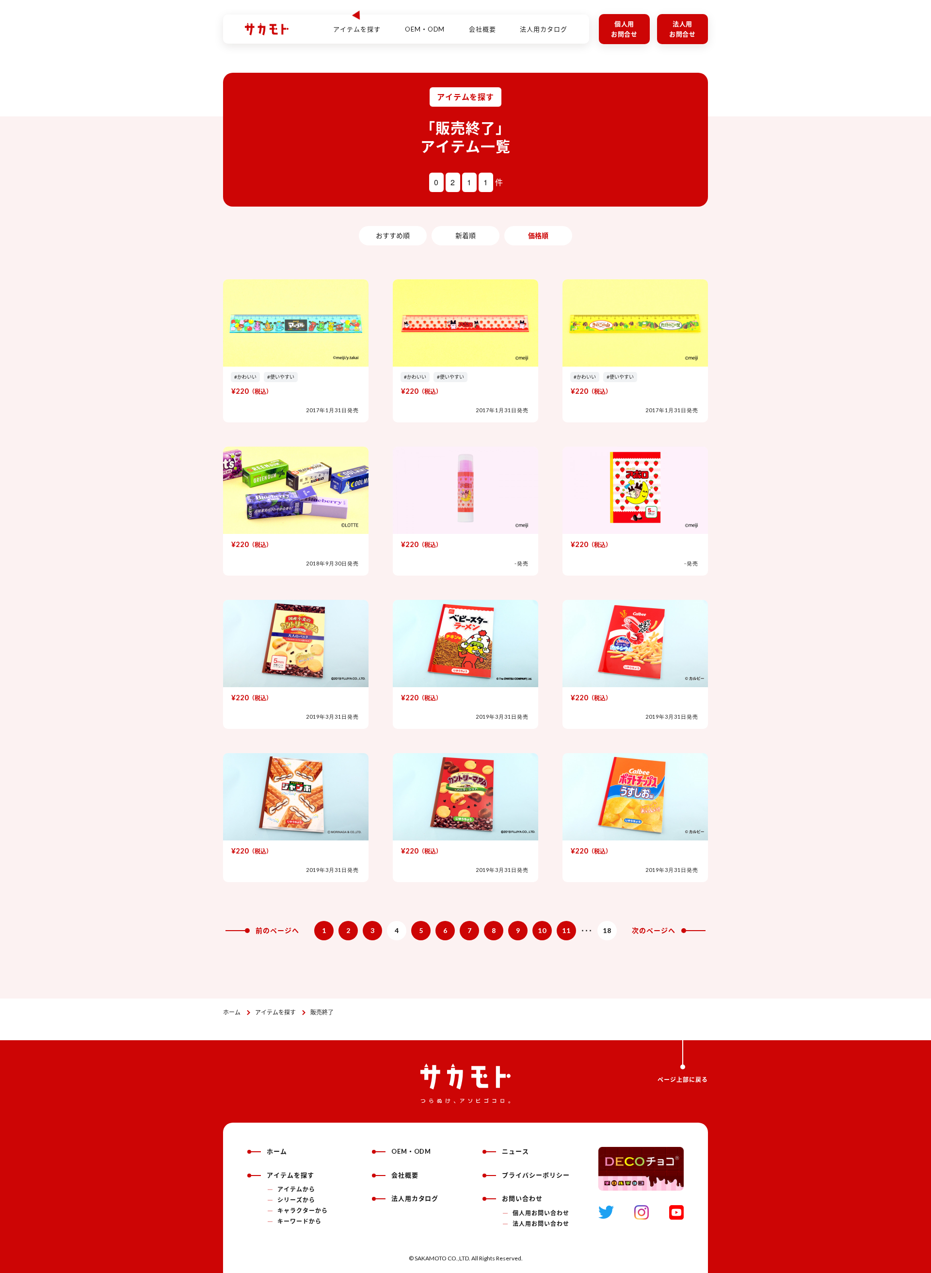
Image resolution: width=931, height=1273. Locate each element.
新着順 (465, 235)
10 (542, 930)
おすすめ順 (393, 235)
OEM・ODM (425, 29)
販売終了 (322, 1012)
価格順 (538, 235)
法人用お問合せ (682, 29)
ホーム (232, 1012)
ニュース (515, 1151)
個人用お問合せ (624, 29)
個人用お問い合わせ (541, 1213)
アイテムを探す (275, 1012)
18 (607, 930)
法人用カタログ (543, 29)
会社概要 (482, 29)
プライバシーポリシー (536, 1175)
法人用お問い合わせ (541, 1223)
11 (566, 930)
